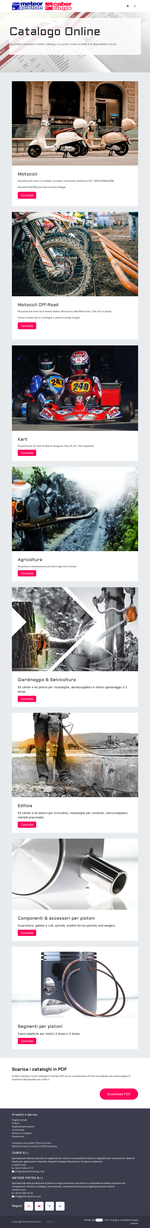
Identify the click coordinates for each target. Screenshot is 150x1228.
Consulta (27, 195)
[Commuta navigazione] (135, 6)
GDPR (43, 1146)
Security (52, 1146)
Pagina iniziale (19, 1120)
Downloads (18, 1136)
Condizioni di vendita (23, 1143)
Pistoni (15, 1123)
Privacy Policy (43, 1143)
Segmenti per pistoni (23, 1126)
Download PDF (119, 1094)
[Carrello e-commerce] (127, 6)
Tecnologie (18, 1129)
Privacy (23, 1146)
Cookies (33, 1146)
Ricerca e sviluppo (22, 1133)
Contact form (19, 1164)
